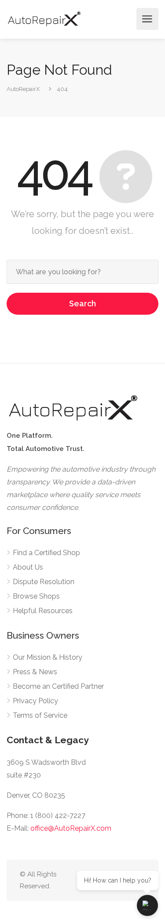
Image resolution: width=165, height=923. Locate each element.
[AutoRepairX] (44, 18)
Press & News (35, 672)
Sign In (127, 19)
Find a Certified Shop (46, 553)
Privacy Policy (35, 701)
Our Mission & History (47, 657)
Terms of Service (40, 715)
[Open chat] (147, 905)
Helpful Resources (43, 611)
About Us (28, 567)
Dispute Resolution (43, 582)
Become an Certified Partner (58, 686)
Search (82, 303)
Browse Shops (36, 596)
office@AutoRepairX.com (70, 828)
